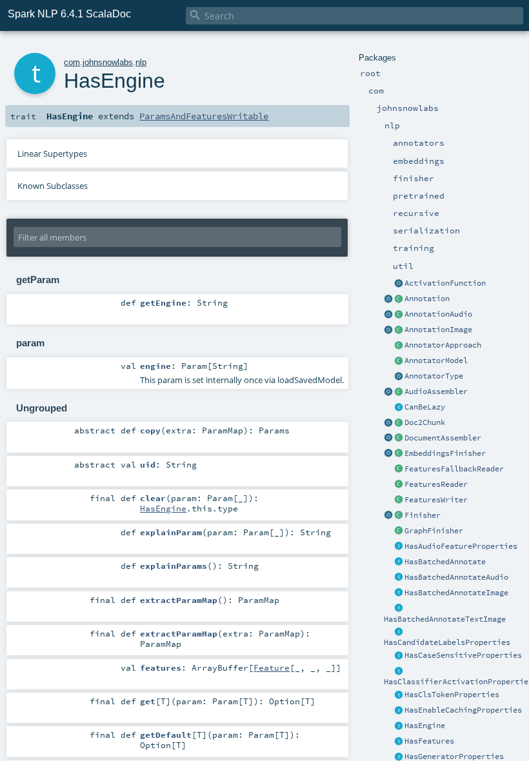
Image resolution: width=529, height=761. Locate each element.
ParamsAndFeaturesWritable (203, 116)
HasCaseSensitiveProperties (463, 655)
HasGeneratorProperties (454, 756)
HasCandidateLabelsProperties (447, 642)
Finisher (422, 515)
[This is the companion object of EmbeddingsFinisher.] (388, 454)
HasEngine (424, 725)
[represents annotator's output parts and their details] (399, 299)
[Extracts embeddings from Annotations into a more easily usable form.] (399, 454)
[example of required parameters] (399, 547)
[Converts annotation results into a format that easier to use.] (399, 516)
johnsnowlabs (108, 62)
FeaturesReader (436, 484)
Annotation (427, 298)
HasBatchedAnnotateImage (456, 592)
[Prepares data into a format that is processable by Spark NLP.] (399, 438)
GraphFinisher (433, 530)
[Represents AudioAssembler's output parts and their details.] (399, 315)
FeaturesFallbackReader (454, 468)
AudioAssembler (436, 391)
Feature (272, 667)
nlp (140, 62)
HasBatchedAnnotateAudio (456, 577)
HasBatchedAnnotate (445, 561)
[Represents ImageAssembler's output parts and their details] (399, 330)
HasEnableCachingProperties (463, 710)
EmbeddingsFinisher (445, 453)
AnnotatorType (433, 375)
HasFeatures (429, 741)
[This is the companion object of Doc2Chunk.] (388, 423)
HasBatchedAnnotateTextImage (445, 619)
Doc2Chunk (424, 422)
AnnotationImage (438, 329)
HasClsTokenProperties (451, 694)
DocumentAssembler (442, 437)
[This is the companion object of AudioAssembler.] (388, 392)
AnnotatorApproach (442, 345)
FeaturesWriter (436, 499)
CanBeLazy (424, 406)
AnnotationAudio (438, 314)
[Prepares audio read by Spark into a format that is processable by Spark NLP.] (399, 392)
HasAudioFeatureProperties (460, 546)
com (72, 62)
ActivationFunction (445, 283)
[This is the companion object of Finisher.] (388, 516)
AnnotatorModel (436, 360)
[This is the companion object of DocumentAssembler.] (388, 438)
